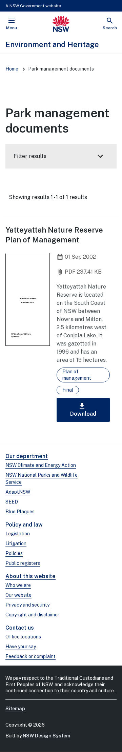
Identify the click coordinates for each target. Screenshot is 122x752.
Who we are (18, 585)
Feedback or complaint (30, 656)
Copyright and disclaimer (32, 614)
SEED (11, 501)
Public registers (22, 563)
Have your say (20, 646)
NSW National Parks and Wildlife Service (41, 478)
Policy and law (24, 524)
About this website (30, 576)
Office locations (23, 636)
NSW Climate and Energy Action (40, 465)
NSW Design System (46, 735)
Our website (18, 595)
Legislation (17, 533)
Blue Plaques (20, 511)
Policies (14, 553)
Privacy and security (27, 605)
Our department (26, 456)
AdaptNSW (17, 492)
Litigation (15, 543)
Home (11, 69)
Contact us (19, 628)
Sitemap (15, 708)
